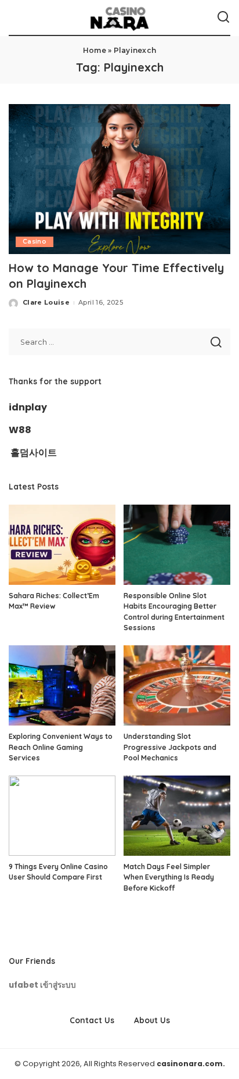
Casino (34, 241)
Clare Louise (46, 302)
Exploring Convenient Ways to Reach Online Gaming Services (61, 747)
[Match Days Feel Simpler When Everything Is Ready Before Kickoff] (177, 816)
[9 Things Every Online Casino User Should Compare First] (62, 816)
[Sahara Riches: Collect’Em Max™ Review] (62, 545)
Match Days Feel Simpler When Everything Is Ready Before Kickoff (169, 877)
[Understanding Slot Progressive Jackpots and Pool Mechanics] (177, 685)
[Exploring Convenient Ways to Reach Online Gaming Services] (62, 685)
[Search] (223, 17)
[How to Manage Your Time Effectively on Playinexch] (119, 179)
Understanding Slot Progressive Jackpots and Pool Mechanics (170, 747)
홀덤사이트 (33, 452)
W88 (20, 430)
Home (94, 50)
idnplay (28, 407)
